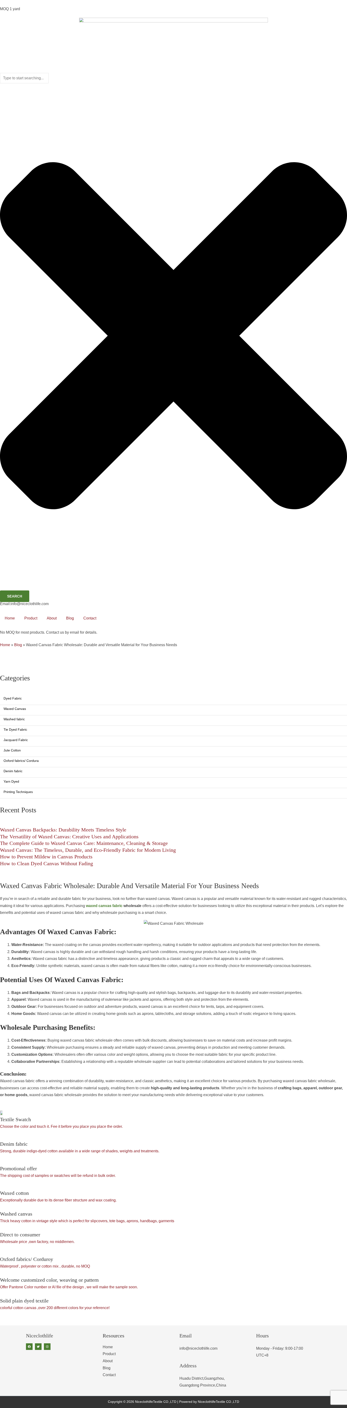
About (52, 618)
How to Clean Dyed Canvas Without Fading (46, 863)
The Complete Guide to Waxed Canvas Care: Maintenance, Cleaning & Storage (84, 843)
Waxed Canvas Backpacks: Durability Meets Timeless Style (63, 830)
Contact (89, 618)
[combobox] (24, 78)
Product (30, 618)
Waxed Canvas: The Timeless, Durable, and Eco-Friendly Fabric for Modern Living (88, 850)
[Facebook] (29, 1346)
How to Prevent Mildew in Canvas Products (46, 857)
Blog (70, 618)
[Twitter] (38, 1346)
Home (10, 618)
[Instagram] (47, 1346)
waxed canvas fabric (104, 906)
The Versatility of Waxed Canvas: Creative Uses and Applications (69, 837)
